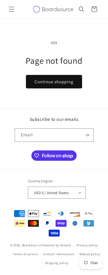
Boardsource (31, 245)
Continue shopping (54, 81)
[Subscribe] (87, 135)
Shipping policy (57, 263)
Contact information (58, 254)
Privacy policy (87, 245)
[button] (11, 9)
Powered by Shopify (56, 245)
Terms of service (25, 254)
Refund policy (89, 254)
